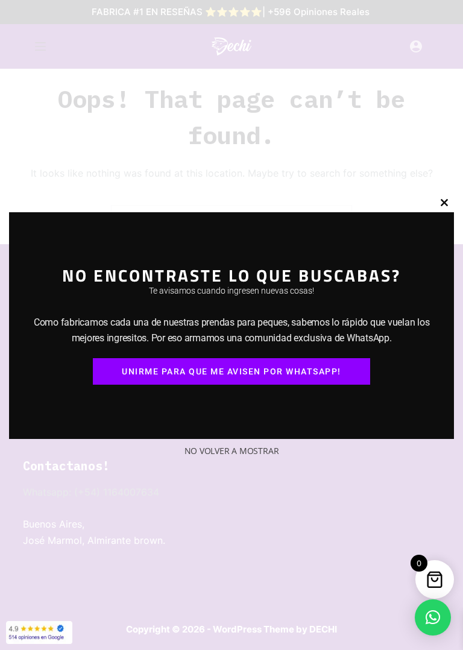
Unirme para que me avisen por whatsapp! (231, 371)
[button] (433, 617)
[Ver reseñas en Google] (39, 632)
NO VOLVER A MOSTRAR (231, 450)
